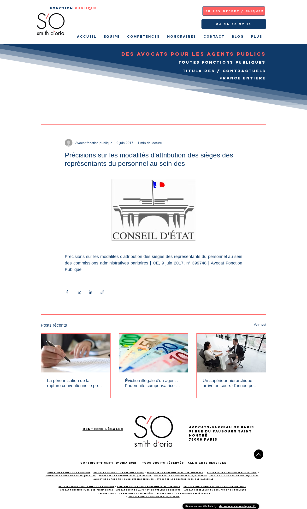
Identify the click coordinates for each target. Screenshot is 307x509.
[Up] (258, 454)
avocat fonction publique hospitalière (126, 493)
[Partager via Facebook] (67, 292)
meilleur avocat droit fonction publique (86, 486)
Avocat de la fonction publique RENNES (180, 476)
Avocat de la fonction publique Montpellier (124, 479)
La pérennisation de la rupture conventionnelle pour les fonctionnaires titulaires (74, 383)
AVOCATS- (200, 427)
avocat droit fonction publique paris (154, 497)
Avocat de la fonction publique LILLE (71, 476)
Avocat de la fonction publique (68, 472)
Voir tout (260, 324)
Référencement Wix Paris (199, 506)
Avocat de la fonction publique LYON (232, 472)
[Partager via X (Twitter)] (79, 292)
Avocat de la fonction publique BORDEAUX (175, 472)
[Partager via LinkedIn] (90, 292)
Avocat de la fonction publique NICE (234, 476)
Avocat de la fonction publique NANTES (125, 476)
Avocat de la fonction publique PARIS (119, 472)
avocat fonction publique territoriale (86, 490)
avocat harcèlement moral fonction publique (215, 490)
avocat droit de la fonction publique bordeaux (148, 490)
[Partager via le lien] (102, 292)
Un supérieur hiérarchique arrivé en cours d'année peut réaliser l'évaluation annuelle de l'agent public (230, 383)
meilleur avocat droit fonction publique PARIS (148, 486)
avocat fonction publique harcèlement (183, 493)
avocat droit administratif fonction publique (214, 486)
